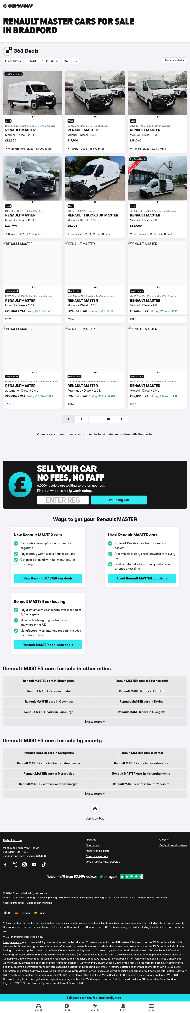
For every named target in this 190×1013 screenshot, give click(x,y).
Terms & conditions (13, 897)
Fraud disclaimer (68, 897)
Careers (163, 839)
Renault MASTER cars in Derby (141, 701)
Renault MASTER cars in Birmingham (49, 681)
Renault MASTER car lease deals (48, 645)
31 (108, 419)
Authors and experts (97, 850)
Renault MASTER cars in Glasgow (141, 712)
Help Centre (12, 840)
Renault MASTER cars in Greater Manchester (49, 763)
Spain (42, 912)
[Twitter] (15, 865)
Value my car (119, 500)
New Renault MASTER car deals (48, 578)
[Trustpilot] (120, 876)
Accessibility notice (13, 902)
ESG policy (86, 897)
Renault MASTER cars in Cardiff (141, 691)
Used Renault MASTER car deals (142, 578)
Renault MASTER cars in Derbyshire (49, 753)
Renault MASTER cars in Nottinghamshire (141, 773)
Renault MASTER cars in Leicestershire (141, 763)
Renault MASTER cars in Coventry (49, 701)
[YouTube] (34, 865)
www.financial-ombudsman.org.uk (130, 970)
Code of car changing (39, 902)
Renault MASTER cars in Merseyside (49, 773)
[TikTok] (44, 865)
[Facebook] (5, 865)
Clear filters (13, 61)
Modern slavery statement (153, 897)
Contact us (92, 845)
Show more (94, 722)
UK (9, 912)
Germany (25, 912)
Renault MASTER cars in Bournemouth (141, 681)
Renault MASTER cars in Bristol (49, 691)
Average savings (12, 942)
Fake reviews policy (124, 897)
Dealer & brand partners (173, 845)
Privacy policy (103, 897)
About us (91, 839)
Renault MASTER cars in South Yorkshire (141, 784)
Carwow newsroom (97, 856)
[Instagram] (24, 865)
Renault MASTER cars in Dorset (141, 753)
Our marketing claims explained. (24, 936)
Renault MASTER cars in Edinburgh (48, 712)
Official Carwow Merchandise (103, 861)
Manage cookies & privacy (42, 897)
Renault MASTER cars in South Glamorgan (48, 784)
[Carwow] (18, 6)
